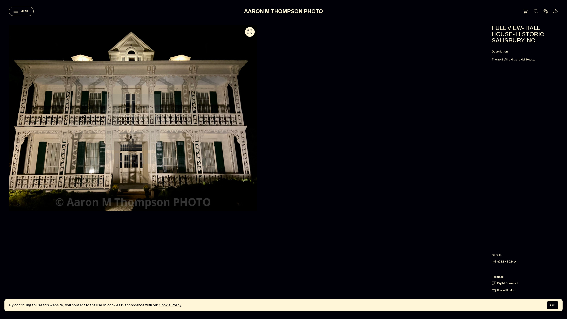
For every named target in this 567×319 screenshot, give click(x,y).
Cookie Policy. (170, 305)
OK (552, 305)
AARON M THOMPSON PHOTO (283, 11)
